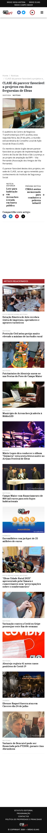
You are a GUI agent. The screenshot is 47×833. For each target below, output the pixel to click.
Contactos (23, 816)
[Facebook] (19, 12)
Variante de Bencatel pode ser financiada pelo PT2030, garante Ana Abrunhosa (23, 746)
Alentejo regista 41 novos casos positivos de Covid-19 (20, 665)
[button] (32, 12)
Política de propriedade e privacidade (23, 819)
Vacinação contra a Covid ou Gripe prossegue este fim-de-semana (21, 625)
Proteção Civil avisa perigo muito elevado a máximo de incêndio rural (22, 335)
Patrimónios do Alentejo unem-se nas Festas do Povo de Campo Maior (22, 375)
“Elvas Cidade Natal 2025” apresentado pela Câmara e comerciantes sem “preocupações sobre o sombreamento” (22, 582)
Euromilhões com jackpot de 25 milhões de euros (20, 540)
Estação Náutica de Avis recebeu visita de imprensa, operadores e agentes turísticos (21, 320)
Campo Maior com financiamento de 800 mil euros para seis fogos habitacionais (23, 498)
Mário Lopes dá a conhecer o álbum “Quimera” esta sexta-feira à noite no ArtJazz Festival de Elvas (23, 456)
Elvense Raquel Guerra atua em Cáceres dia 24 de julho (20, 705)
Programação (23, 813)
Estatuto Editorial (23, 810)
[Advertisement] (23, 44)
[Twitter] (23, 12)
